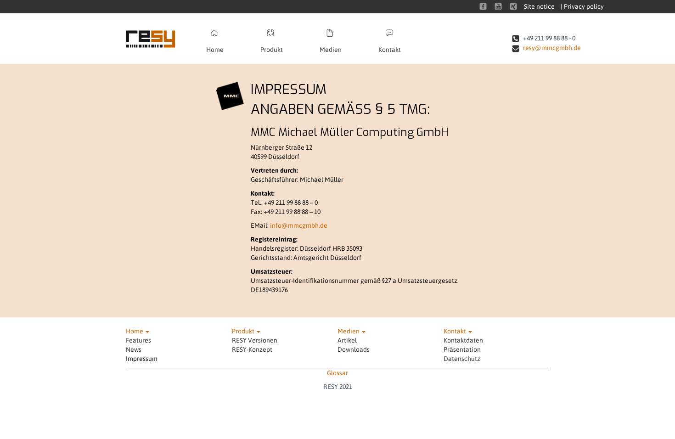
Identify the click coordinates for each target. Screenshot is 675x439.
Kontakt (389, 49)
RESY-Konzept (252, 349)
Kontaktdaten (463, 340)
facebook (483, 6)
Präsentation (462, 349)
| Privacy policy (582, 6)
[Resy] (157, 38)
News (133, 349)
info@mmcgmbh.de (298, 225)
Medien (331, 49)
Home (215, 49)
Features (138, 340)
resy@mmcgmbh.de (552, 47)
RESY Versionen (254, 340)
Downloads (354, 349)
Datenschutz (462, 358)
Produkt (271, 49)
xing (513, 6)
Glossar (337, 373)
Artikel (347, 340)
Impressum (142, 358)
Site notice (539, 6)
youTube (498, 6)
